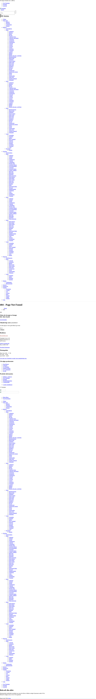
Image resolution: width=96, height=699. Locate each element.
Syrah (10, 74)
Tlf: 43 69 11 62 (4, 335)
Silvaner (11, 188)
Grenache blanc (12, 169)
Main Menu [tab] (6, 397)
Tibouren (11, 272)
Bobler (4, 281)
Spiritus (5, 287)
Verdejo (11, 193)
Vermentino (11, 194)
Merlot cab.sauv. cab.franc (15, 55)
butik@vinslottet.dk (4, 343)
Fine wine (5, 20)
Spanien (11, 143)
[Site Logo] (3, 8)
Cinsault (11, 43)
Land (7, 134)
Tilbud (4, 19)
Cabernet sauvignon (13, 38)
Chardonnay (12, 42)
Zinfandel (11, 80)
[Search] (15, 11)
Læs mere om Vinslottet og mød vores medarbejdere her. (13, 358)
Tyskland (11, 146)
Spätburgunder (12, 189)
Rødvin (8, 22)
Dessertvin (5, 286)
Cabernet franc (12, 36)
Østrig (10, 255)
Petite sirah (11, 62)
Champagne (9, 24)
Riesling (11, 183)
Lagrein (11, 51)
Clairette (11, 161)
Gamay (10, 47)
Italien (10, 138)
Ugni (10, 192)
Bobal (10, 34)
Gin (7, 291)
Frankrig (11, 136)
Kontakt (5, 4)
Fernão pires (12, 163)
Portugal (11, 140)
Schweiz (11, 142)
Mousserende (9, 283)
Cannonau (11, 39)
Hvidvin (8, 23)
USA (10, 147)
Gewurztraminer (13, 166)
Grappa (8, 293)
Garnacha (11, 49)
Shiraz (10, 73)
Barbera (11, 32)
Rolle (10, 185)
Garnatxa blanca (13, 165)
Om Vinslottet (6, 3)
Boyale (10, 35)
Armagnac (8, 289)
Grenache (11, 50)
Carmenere (11, 41)
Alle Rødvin (9, 28)
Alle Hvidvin (9, 152)
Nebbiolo (11, 59)
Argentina (11, 135)
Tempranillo (12, 76)
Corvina (11, 46)
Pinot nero (11, 63)
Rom (7, 294)
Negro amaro (12, 61)
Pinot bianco (12, 177)
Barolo (10, 150)
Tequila (8, 295)
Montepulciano (12, 57)
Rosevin (5, 256)
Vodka (7, 297)
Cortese (11, 45)
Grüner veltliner (12, 170)
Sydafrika (11, 144)
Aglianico (11, 31)
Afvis (9, 698)
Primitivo (11, 66)
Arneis (10, 158)
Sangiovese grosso (13, 72)
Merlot (10, 54)
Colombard (11, 162)
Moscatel (11, 171)
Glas (4, 299)
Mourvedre (11, 58)
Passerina (11, 174)
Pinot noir (11, 65)
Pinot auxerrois (12, 175)
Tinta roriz (11, 77)
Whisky (8, 298)
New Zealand (12, 139)
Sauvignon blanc (13, 186)
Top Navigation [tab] (6, 398)
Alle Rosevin (9, 258)
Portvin (7, 26)
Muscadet (11, 173)
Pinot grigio (12, 179)
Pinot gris (11, 181)
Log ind (5, 6)
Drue (7, 30)
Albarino (11, 155)
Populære (8, 148)
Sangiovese (11, 70)
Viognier (11, 196)
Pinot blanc (11, 178)
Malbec (11, 53)
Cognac (8, 290)
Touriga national (13, 78)
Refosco (11, 67)
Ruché (10, 69)
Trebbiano (11, 190)
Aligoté (11, 156)
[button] (2, 9)
